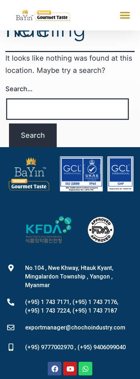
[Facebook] (54, 368)
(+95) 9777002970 (49, 347)
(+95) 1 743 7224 (47, 310)
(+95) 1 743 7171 (47, 302)
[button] (125, 15)
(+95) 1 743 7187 (95, 310)
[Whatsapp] (85, 368)
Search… (19, 89)
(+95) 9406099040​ (102, 347)
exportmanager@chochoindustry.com (75, 327)
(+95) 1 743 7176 (95, 302)
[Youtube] (70, 368)
